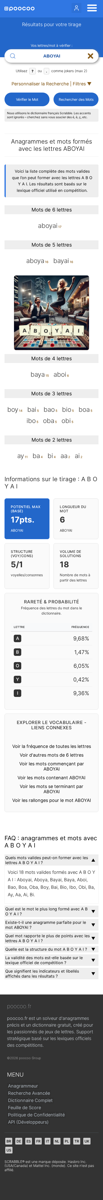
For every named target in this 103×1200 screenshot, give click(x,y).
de (18, 1141)
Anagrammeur (23, 1086)
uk (86, 1141)
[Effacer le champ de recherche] (90, 56)
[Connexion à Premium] (77, 8)
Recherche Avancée (29, 1093)
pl (67, 1141)
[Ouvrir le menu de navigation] (90, 8)
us (8, 1150)
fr (38, 1141)
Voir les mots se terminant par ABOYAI (51, 789)
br (8, 1141)
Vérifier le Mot (27, 99)
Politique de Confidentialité (36, 1114)
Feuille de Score (24, 1107)
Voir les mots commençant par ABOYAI (51, 766)
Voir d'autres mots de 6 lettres (52, 755)
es (28, 1141)
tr (76, 1141)
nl (57, 1141)
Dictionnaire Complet (30, 1100)
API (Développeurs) (28, 1122)
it (47, 1141)
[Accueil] (19, 9)
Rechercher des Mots (76, 99)
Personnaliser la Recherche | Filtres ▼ (52, 83)
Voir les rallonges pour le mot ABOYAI (51, 800)
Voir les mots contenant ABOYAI (52, 777)
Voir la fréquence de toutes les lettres (51, 746)
